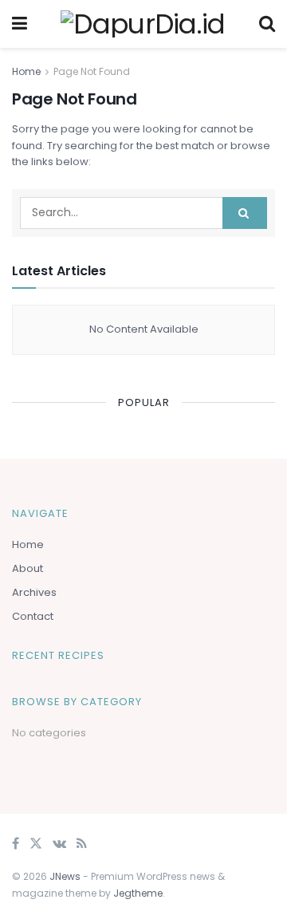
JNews (65, 876)
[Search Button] (244, 213)
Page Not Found (91, 71)
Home (26, 71)
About (27, 568)
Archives (34, 592)
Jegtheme (138, 893)
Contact (32, 616)
